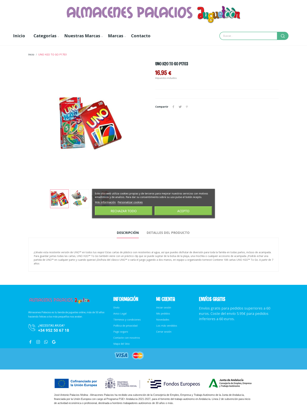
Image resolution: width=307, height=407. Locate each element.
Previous (37, 124)
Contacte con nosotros (126, 337)
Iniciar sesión (163, 307)
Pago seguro (120, 331)
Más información (105, 202)
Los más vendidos (166, 325)
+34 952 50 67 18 (53, 330)
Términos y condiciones (127, 319)
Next (143, 124)
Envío (116, 307)
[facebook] (30, 342)
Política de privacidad (125, 325)
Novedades (162, 319)
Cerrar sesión (163, 331)
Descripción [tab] (128, 232)
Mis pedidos (163, 313)
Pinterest (187, 106)
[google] (54, 342)
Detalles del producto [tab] (168, 232)
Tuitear (180, 106)
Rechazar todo (124, 211)
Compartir (173, 106)
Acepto (183, 211)
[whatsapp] (46, 342)
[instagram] (38, 342)
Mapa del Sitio (121, 343)
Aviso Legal (119, 313)
